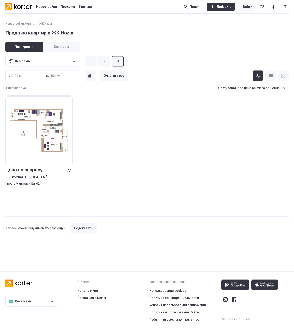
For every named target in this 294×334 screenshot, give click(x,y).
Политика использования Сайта (174, 312)
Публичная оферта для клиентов (174, 319)
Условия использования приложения (178, 305)
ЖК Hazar (45, 23)
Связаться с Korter (91, 298)
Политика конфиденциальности (174, 298)
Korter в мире (87, 291)
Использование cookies (167, 291)
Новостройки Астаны (20, 23)
